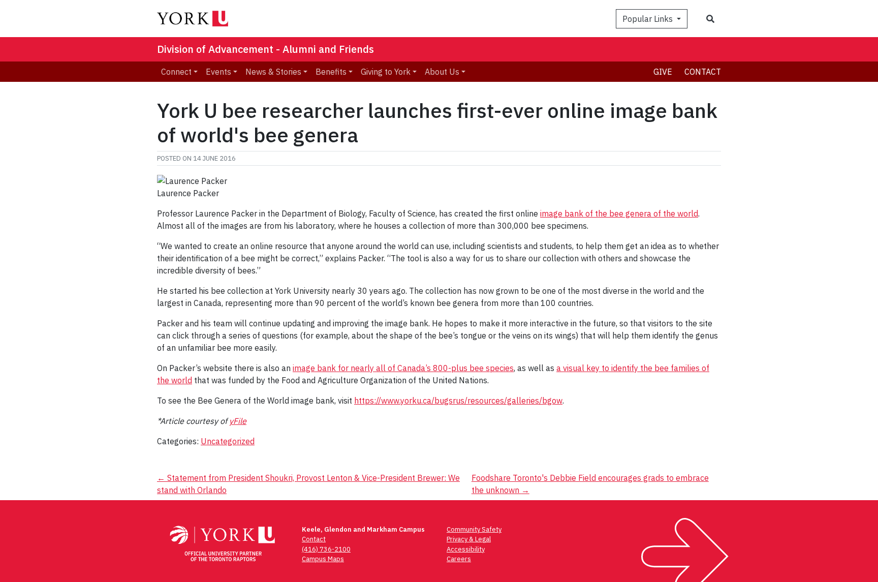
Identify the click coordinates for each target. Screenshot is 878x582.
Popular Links (648, 19)
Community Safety (474, 529)
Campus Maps (323, 559)
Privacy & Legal (469, 539)
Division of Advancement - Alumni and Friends (265, 49)
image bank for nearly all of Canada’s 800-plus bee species (403, 368)
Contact (702, 72)
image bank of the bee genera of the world (619, 213)
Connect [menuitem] (176, 72)
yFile (237, 421)
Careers (459, 559)
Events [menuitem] (218, 72)
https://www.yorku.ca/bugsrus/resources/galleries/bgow (458, 400)
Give (662, 72)
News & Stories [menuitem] (273, 72)
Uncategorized (228, 441)
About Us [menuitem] (442, 72)
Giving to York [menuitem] (386, 72)
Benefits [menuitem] (331, 72)
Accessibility (466, 549)
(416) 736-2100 (326, 549)
